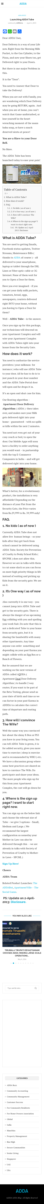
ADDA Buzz (12, 1082)
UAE (9, 1161)
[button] (4, 941)
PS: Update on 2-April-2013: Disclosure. (24, 229)
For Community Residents (18, 1105)
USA (9, 1167)
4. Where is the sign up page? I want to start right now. (24, 223)
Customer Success (15, 1099)
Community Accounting (17, 1088)
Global (10, 1116)
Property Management (17, 1133)
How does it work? (15, 200)
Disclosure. (18, 902)
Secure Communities (16, 1144)
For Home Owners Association (20, 1110)
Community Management (18, 1093)
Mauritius (11, 1127)
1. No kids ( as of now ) (21, 208)
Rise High (11, 1139)
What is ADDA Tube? (16, 197)
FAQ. (8, 204)
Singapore (11, 1156)
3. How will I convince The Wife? (22, 216)
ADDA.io (19, 23)
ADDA (17, 257)
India (9, 1122)
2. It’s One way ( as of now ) (23, 211)
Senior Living (12, 1150)
